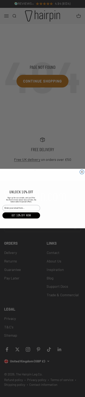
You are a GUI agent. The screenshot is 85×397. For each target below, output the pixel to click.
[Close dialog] (82, 172)
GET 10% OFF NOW (21, 215)
